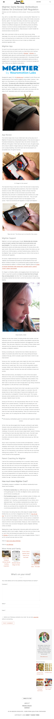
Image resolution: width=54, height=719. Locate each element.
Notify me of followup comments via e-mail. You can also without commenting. (20, 618)
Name (4, 603)
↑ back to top (27, 698)
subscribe (35, 617)
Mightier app (19, 77)
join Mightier (9, 544)
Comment (5, 584)
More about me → (44, 656)
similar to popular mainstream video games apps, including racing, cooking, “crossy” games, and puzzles (20, 266)
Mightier (26, 53)
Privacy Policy (27, 705)
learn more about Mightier (13, 540)
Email (4, 610)
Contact (27, 707)
